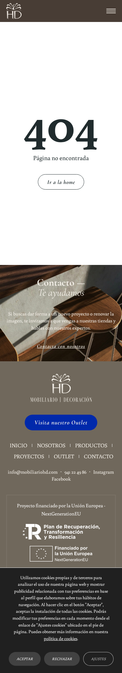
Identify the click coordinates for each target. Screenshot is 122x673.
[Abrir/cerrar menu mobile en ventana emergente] (111, 11)
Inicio (18, 445)
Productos (91, 445)
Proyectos (29, 456)
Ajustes (98, 659)
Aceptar (25, 659)
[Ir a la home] (14, 11)
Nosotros (51, 445)
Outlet (64, 456)
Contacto (98, 456)
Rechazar (62, 659)
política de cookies (60, 638)
